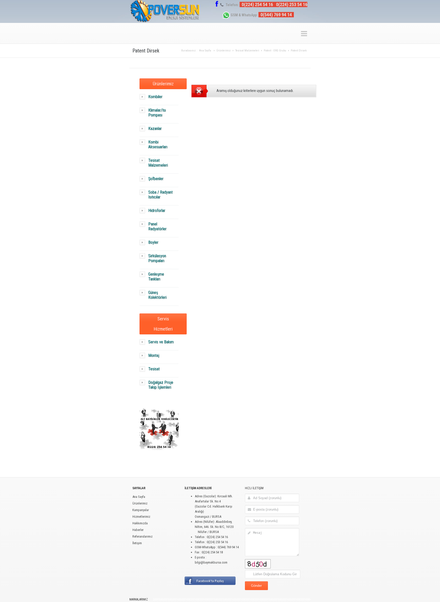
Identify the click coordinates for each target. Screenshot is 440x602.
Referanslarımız (142, 536)
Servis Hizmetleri (163, 324)
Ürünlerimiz (223, 50)
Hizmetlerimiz (141, 516)
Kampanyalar (140, 510)
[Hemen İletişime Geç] (159, 454)
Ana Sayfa (205, 50)
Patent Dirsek (299, 50)
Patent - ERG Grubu (275, 50)
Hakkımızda (140, 523)
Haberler (138, 530)
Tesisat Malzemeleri (247, 50)
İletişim (137, 543)
